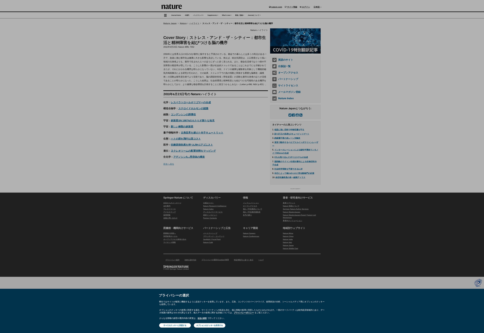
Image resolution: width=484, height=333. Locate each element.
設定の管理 (202, 318)
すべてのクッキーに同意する (174, 325)
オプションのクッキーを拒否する (209, 325)
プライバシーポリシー (244, 312)
